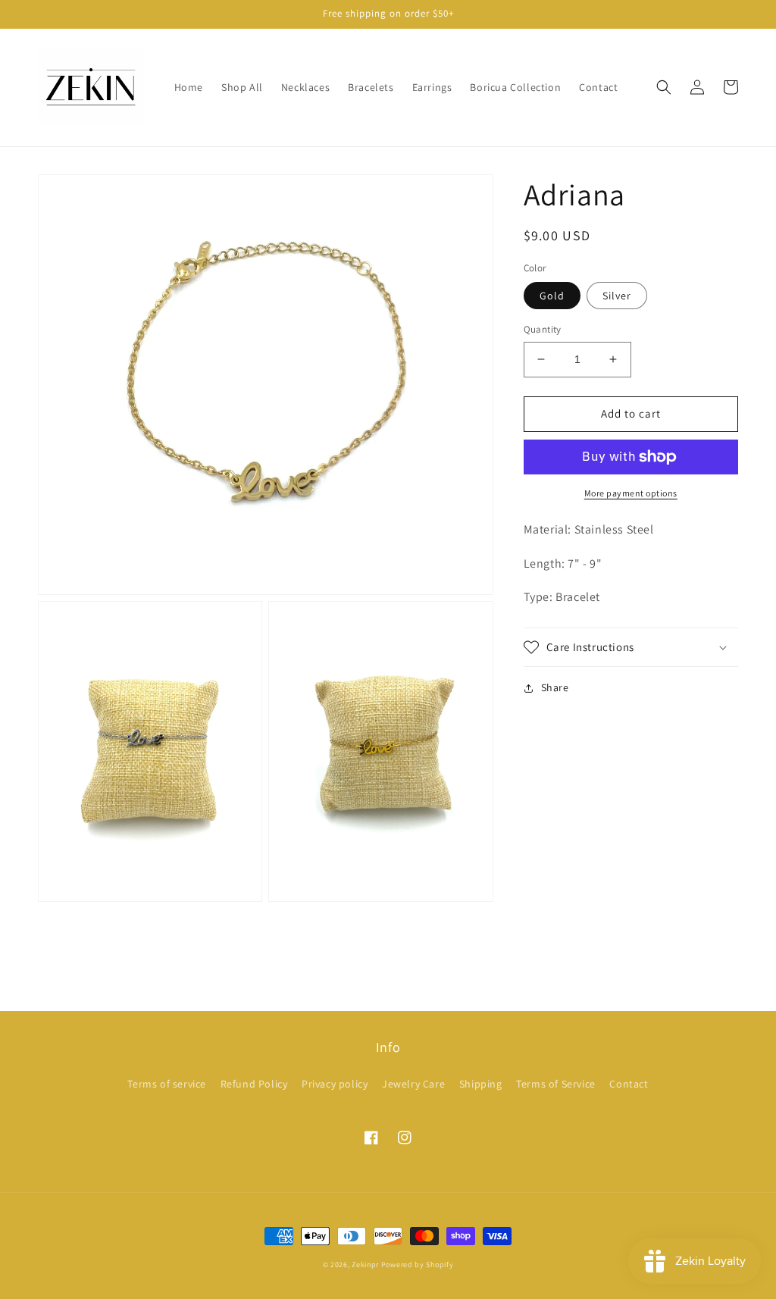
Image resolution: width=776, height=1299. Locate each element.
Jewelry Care (413, 1084)
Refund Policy (254, 1084)
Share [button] (555, 687)
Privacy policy (335, 1084)
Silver (616, 295)
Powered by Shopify (417, 1264)
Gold (552, 295)
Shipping (480, 1084)
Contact (628, 1084)
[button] (664, 87)
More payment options (630, 493)
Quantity (543, 329)
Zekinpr (365, 1264)
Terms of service (166, 1084)
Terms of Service (556, 1084)
